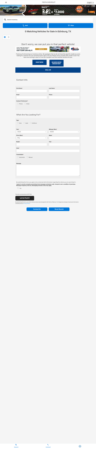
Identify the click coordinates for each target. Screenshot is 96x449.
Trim (50, 141)
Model (18, 141)
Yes (20, 188)
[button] (44, 12)
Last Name (52, 88)
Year (17, 129)
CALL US (48, 70)
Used (26, 123)
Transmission (20, 154)
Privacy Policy (27, 203)
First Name (19, 88)
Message (18, 163)
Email (18, 94)
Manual (31, 157)
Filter (72, 25)
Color (18, 148)
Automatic (22, 157)
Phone (50, 94)
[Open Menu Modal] (6, 2)
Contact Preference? (22, 101)
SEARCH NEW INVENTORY (56, 63)
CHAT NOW (39, 62)
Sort (26, 25)
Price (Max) (19, 135)
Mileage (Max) (53, 129)
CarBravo (34, 123)
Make (50, 135)
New (20, 123)
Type (17, 120)
